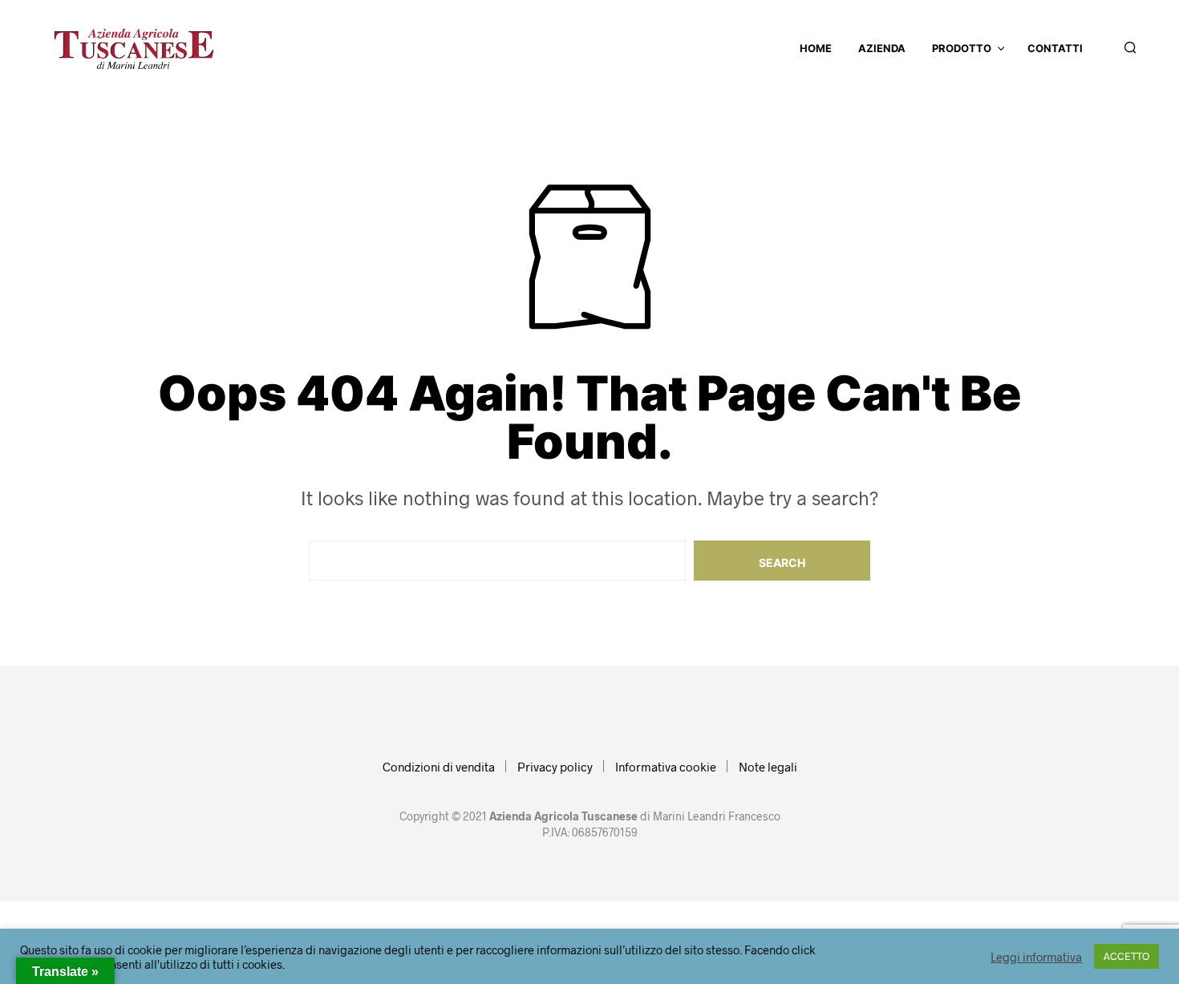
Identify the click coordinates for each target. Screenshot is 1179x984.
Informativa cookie (665, 766)
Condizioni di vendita (439, 766)
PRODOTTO (961, 48)
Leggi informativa (1036, 957)
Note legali (768, 766)
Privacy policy (555, 766)
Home (816, 48)
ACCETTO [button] (1126, 956)
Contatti (1055, 48)
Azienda (882, 48)
